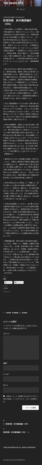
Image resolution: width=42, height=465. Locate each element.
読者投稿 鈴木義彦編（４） (14, 312)
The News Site (19, 17)
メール (6, 374)
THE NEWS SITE (13, 3)
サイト (5, 385)
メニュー (22, 9)
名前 (5, 363)
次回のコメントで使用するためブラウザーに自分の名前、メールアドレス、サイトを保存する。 (20, 398)
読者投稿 (24, 312)
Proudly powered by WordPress (14, 460)
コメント (6, 333)
